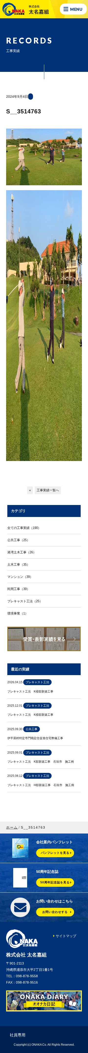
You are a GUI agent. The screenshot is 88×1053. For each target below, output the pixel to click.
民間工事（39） (18, 589)
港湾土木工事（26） (21, 552)
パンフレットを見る (55, 853)
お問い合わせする (55, 912)
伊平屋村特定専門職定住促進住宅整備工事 (35, 738)
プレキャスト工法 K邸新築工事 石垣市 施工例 (40, 761)
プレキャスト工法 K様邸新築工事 (30, 691)
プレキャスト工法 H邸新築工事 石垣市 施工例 (40, 785)
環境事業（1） (17, 613)
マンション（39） (20, 577)
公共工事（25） (18, 540)
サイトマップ (66, 936)
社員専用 (17, 1035)
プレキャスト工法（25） (25, 601)
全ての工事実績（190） (24, 528)
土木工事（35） (18, 564)
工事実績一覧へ (48, 490)
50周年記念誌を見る (55, 882)
